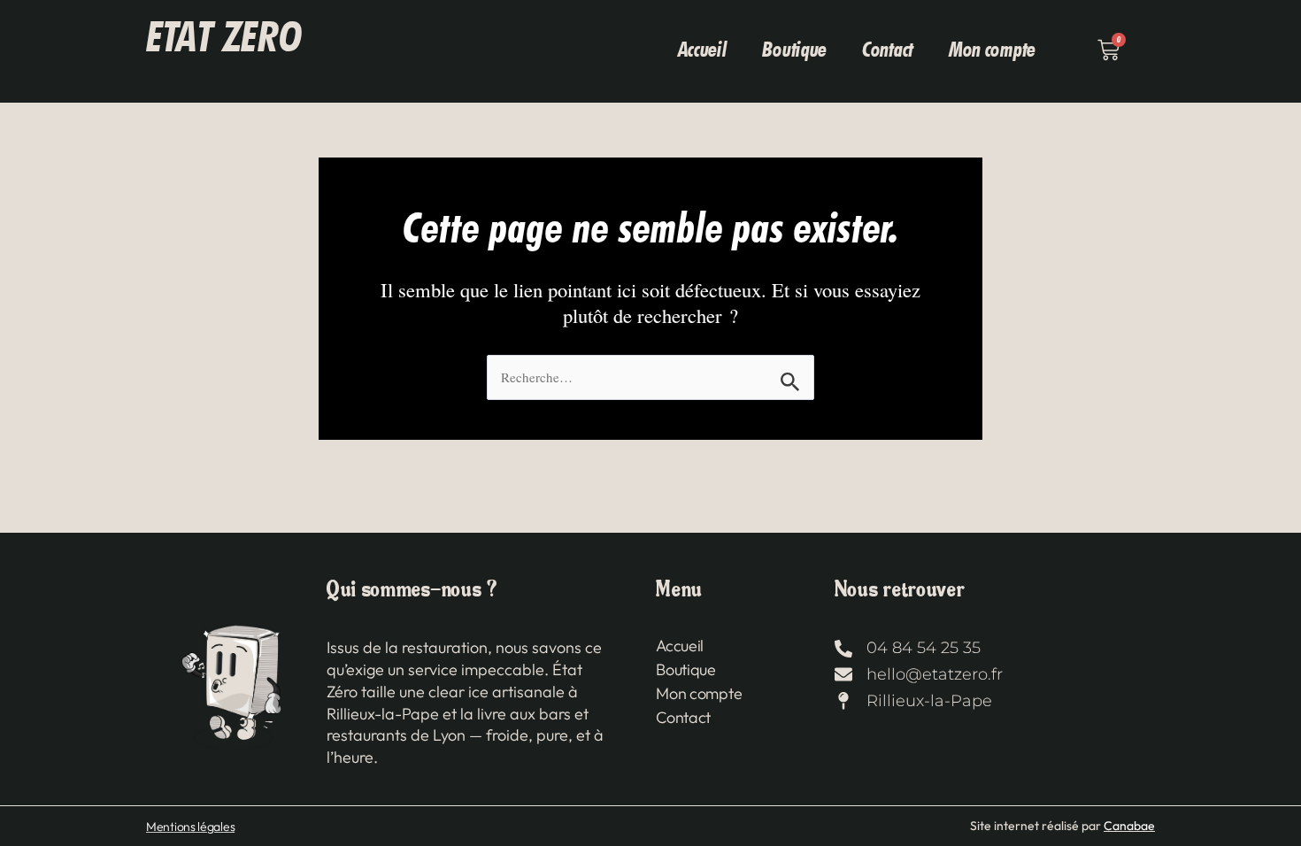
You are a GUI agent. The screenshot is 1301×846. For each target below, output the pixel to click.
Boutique (794, 49)
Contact (887, 49)
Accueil (702, 49)
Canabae (1129, 826)
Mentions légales (190, 826)
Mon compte (992, 49)
